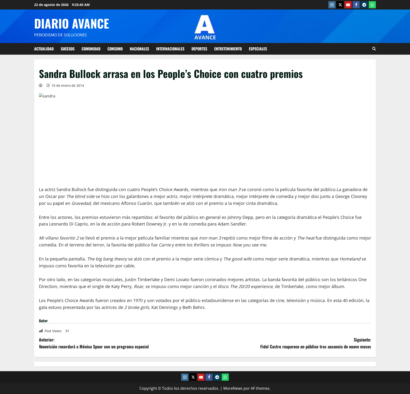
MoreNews (232, 388)
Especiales (258, 49)
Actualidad (44, 49)
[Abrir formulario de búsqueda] (374, 48)
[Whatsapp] (372, 4)
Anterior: (94, 343)
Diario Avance (71, 23)
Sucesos (68, 49)
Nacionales (139, 49)
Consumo (115, 49)
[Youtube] (348, 4)
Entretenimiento (228, 49)
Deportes (199, 49)
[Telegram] (364, 4)
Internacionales (170, 49)
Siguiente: (315, 343)
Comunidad (91, 49)
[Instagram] (331, 4)
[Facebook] (356, 4)
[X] (340, 4)
